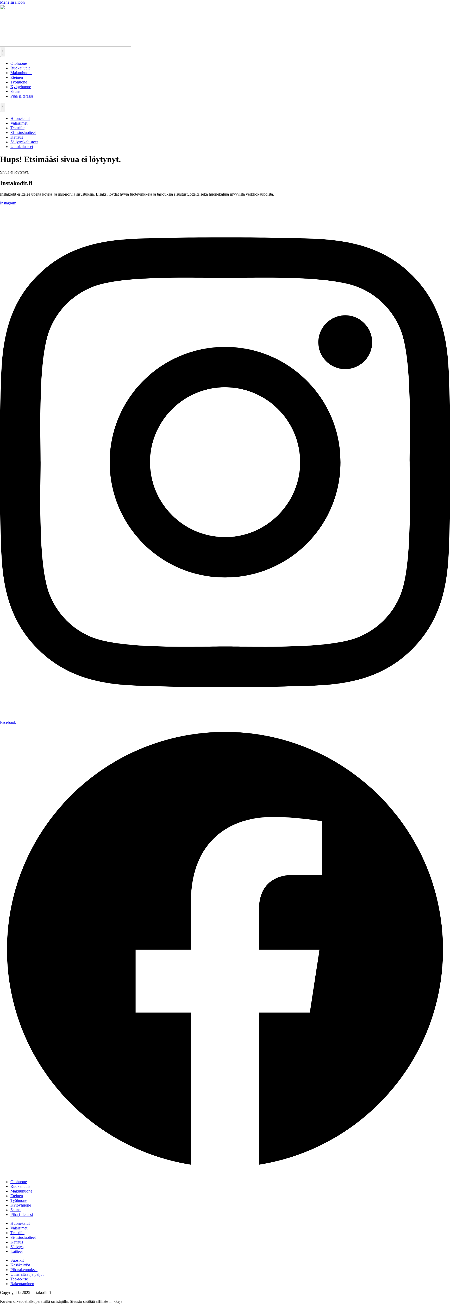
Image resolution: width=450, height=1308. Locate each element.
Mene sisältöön (12, 2)
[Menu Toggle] (2, 52)
